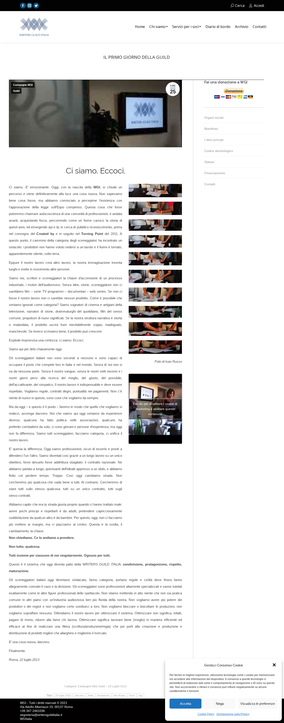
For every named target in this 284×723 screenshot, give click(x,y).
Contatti (209, 184)
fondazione (103, 695)
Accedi (259, 5)
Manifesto (211, 128)
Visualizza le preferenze (257, 703)
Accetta (185, 703)
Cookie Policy (206, 714)
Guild (16, 91)
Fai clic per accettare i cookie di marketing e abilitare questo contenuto (155, 409)
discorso (79, 695)
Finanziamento (214, 173)
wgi (140, 695)
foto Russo (119, 695)
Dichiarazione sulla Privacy (233, 714)
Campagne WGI (23, 85)
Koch (132, 695)
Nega (220, 703)
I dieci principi (213, 140)
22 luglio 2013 (63, 695)
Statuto (209, 162)
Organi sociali (213, 117)
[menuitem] (140, 26)
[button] (274, 665)
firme (90, 695)
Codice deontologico (218, 151)
